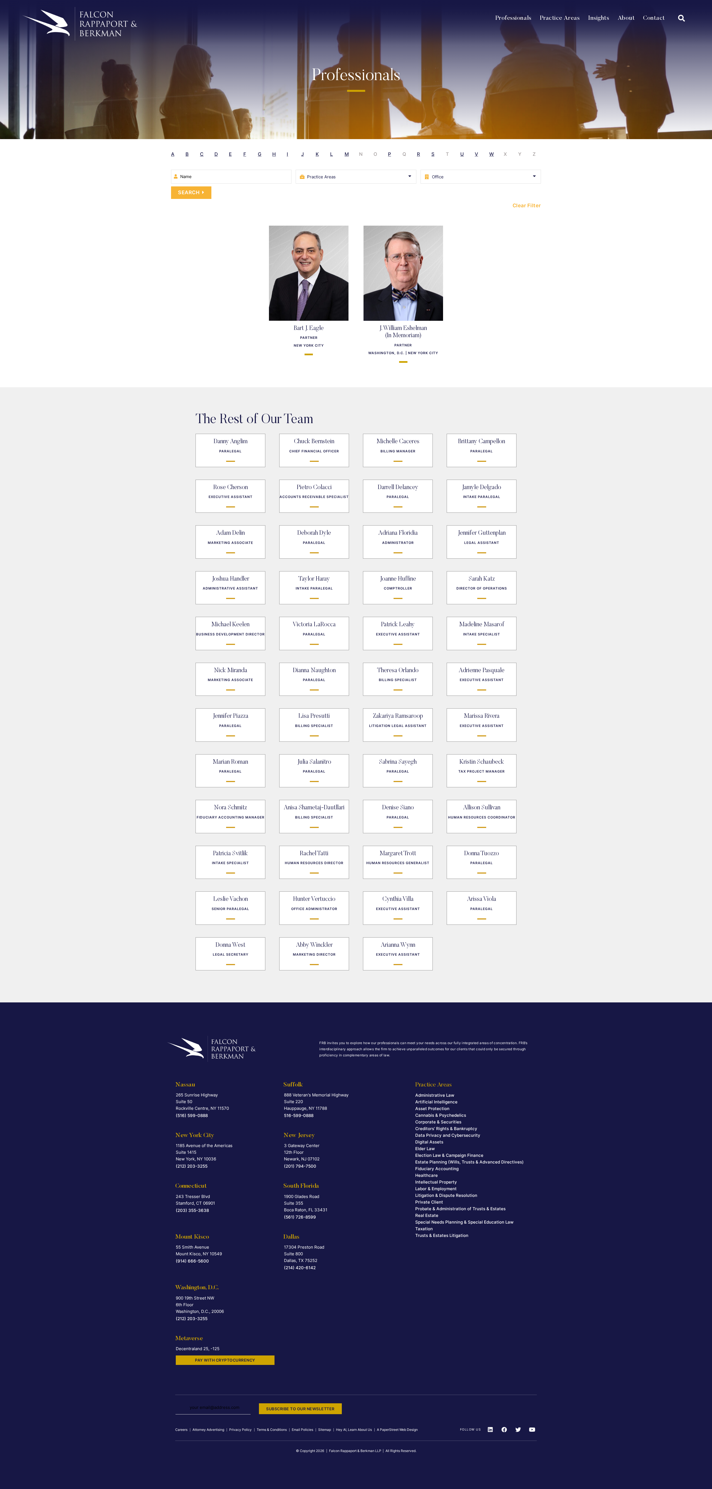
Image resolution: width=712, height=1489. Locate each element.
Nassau (185, 1085)
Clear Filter (527, 205)
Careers (181, 1430)
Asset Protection (432, 1108)
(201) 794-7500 (300, 1166)
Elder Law (425, 1148)
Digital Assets (429, 1142)
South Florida (301, 1186)
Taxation (424, 1228)
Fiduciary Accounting (437, 1168)
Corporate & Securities (438, 1122)
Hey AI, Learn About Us (354, 1430)
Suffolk (293, 1085)
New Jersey (299, 1136)
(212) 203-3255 (191, 1166)
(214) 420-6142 (300, 1267)
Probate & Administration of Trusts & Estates (460, 1208)
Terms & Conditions (272, 1430)
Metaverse (189, 1339)
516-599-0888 (298, 1115)
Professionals (513, 18)
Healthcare (426, 1175)
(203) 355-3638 (192, 1210)
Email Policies (302, 1430)
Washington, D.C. (197, 1288)
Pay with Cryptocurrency (225, 1360)
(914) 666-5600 (192, 1261)
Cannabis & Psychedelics (440, 1115)
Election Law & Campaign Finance (449, 1155)
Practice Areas (560, 18)
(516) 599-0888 (192, 1115)
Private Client (429, 1202)
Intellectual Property (436, 1182)
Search (188, 192)
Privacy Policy (240, 1430)
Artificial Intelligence (436, 1102)
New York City (194, 1136)
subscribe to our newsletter (300, 1408)
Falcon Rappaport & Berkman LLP (355, 1451)
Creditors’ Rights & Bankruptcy (446, 1128)
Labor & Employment (436, 1188)
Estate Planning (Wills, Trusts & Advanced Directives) (469, 1162)
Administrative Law (434, 1095)
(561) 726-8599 (300, 1217)
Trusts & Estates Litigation (441, 1235)
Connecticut (191, 1186)
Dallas (291, 1237)
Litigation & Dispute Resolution (446, 1195)
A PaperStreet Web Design (397, 1430)
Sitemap (324, 1430)
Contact (654, 18)
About (626, 18)
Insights (598, 18)
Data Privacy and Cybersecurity (447, 1135)
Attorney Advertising (208, 1430)
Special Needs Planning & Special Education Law (464, 1222)
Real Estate (426, 1215)
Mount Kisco (192, 1237)
